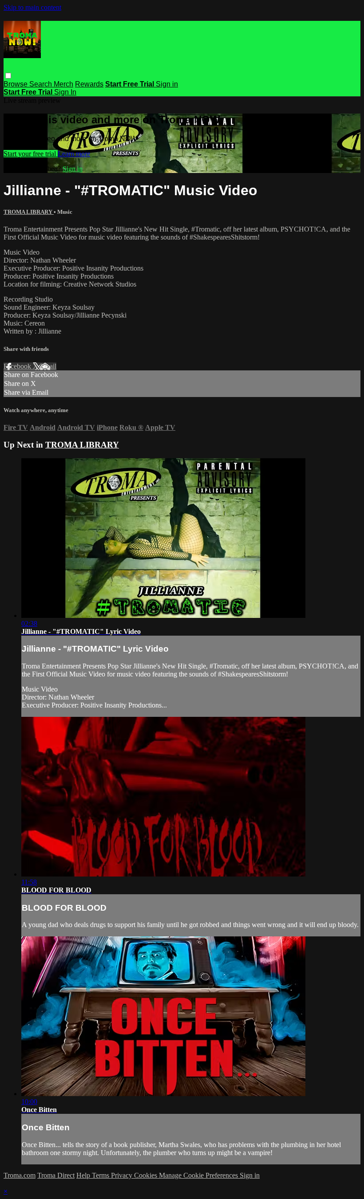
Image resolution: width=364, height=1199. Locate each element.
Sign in (167, 84)
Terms (101, 1175)
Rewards (89, 84)
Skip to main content (32, 7)
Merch (63, 84)
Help (84, 1175)
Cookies (146, 1175)
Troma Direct (56, 1175)
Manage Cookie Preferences (199, 1175)
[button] (8, 76)
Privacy (122, 1175)
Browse (16, 84)
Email (48, 366)
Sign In (65, 92)
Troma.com (20, 1175)
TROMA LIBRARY (29, 211)
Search (41, 84)
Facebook (18, 366)
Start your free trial (31, 153)
